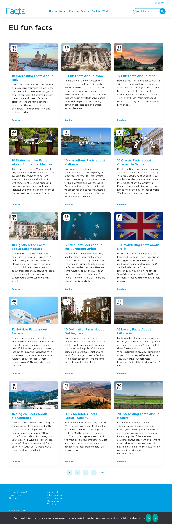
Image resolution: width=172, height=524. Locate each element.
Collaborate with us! (18, 492)
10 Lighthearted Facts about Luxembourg (29, 247)
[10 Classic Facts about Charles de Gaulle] (138, 141)
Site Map (13, 498)
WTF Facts (52, 504)
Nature (63, 11)
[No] (168, 518)
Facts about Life (54, 498)
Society (96, 11)
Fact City (15, 11)
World (105, 11)
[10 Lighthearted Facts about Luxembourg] (33, 226)
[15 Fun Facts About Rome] (86, 57)
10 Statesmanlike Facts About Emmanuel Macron (32, 162)
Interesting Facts (55, 495)
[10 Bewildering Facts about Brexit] (138, 226)
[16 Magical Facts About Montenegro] (33, 395)
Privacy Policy (15, 495)
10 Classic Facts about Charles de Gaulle (134, 162)
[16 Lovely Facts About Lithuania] (138, 310)
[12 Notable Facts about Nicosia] (33, 310)
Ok (148, 518)
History (53, 11)
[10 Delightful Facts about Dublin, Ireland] (86, 310)
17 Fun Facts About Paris (136, 76)
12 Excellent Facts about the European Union (83, 247)
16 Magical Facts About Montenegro (29, 416)
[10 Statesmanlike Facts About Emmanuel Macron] (33, 141)
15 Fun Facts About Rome (84, 76)
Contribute (160, 3)
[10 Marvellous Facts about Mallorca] (86, 141)
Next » (102, 472)
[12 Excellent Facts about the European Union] (86, 226)
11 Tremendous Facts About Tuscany (80, 416)
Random (74, 11)
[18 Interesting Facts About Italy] (33, 57)
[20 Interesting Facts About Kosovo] (138, 395)
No (155, 518)
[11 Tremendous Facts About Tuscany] (86, 395)
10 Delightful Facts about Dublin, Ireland (84, 331)
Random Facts (54, 501)
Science (85, 11)
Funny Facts (53, 492)
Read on (16, 120)
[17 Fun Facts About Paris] (138, 57)
